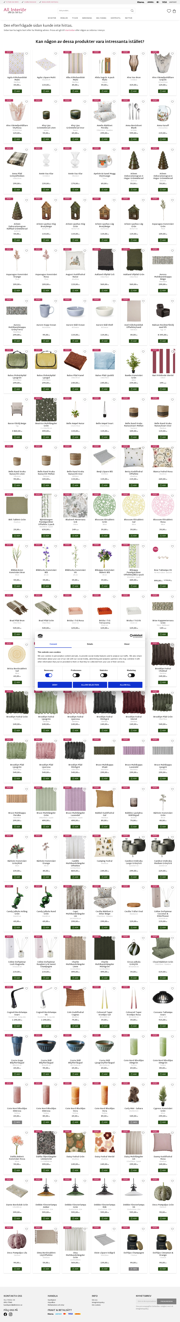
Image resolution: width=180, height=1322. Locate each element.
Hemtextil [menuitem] (116, 18)
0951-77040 (8, 1302)
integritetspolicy (142, 1308)
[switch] (76, 675)
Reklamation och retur (56, 1305)
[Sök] (132, 10)
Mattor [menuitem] (128, 18)
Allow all (125, 685)
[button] (169, 11)
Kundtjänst (52, 1300)
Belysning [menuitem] (101, 18)
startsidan (70, 30)
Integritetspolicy (98, 1302)
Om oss (94, 1300)
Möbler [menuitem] (64, 18)
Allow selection (90, 685)
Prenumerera (167, 1301)
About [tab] (126, 644)
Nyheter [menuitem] (52, 18)
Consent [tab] (53, 644)
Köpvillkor (51, 1302)
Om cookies (96, 1305)
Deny (54, 685)
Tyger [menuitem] (75, 18)
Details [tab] (90, 644)
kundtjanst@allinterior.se (13, 1305)
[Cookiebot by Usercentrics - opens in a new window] (131, 636)
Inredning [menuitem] (87, 18)
